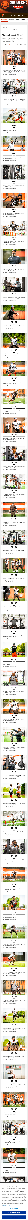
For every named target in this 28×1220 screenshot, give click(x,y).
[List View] (9, 44)
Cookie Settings (14, 1208)
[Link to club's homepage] (3, 14)
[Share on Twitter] (18, 45)
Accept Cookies (14, 1217)
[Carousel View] (2, 44)
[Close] (26, 1184)
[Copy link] (25, 44)
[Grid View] (6, 44)
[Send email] (21, 45)
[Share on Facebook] (14, 45)
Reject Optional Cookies (14, 1212)
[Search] (23, 15)
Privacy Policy (6, 1205)
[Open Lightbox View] (14, 63)
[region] (14, 1201)
